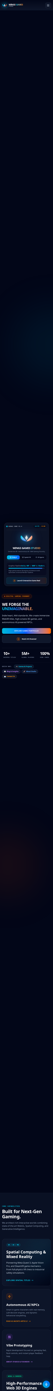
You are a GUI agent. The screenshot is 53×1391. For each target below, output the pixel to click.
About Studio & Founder (17, 1362)
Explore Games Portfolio (26, 631)
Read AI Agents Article (17, 1321)
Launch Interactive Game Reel (28, 580)
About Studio (29, 671)
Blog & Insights (11, 671)
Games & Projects (24, 666)
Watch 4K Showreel (29, 639)
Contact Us (9, 676)
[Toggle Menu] (48, 5)
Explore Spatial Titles (18, 1280)
